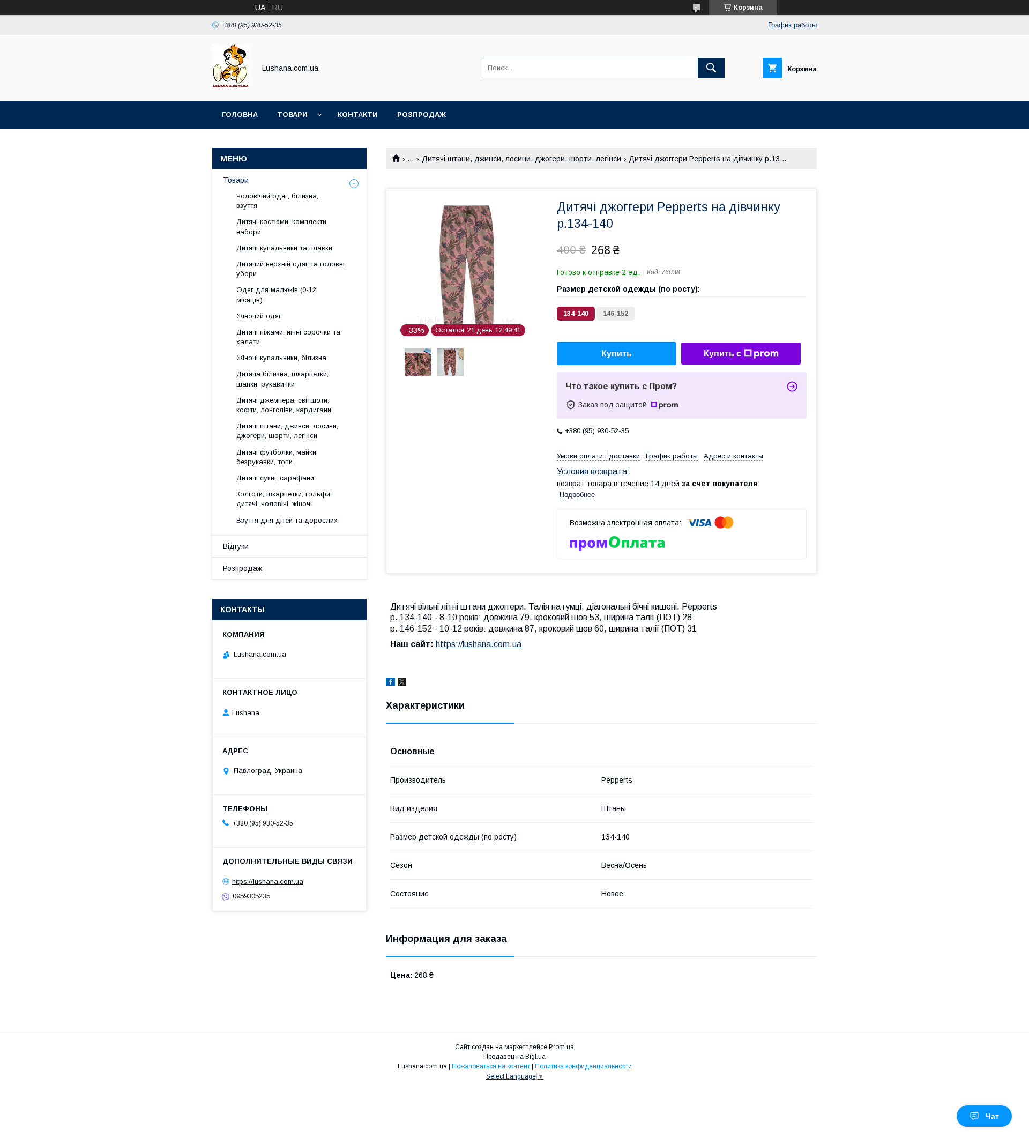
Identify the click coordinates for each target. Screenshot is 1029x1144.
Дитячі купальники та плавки (284, 248)
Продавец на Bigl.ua (514, 1056)
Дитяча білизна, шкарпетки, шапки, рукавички (282, 379)
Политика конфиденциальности (583, 1066)
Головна (240, 114)
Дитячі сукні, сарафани (275, 478)
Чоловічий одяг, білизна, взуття (277, 201)
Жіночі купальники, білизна (281, 358)
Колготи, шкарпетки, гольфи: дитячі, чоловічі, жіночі (284, 499)
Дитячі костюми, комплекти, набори (282, 226)
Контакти (358, 114)
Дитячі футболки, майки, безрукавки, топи (277, 457)
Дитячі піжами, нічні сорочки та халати (288, 337)
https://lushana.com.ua (478, 644)
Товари (292, 114)
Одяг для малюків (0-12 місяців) (276, 294)
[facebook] (390, 683)
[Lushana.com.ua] (230, 87)
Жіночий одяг (258, 316)
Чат (992, 1116)
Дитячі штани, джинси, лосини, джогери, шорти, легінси (521, 158)
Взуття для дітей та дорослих (287, 520)
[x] (402, 683)
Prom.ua (561, 1047)
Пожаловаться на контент (491, 1066)
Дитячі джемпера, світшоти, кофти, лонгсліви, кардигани (283, 405)
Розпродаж (421, 114)
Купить (616, 353)
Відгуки (236, 546)
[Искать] (711, 68)
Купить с (722, 353)
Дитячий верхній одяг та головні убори (290, 269)
